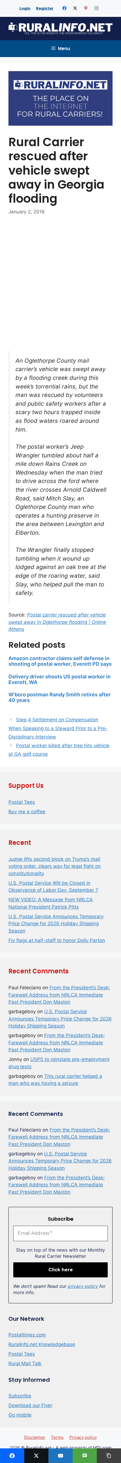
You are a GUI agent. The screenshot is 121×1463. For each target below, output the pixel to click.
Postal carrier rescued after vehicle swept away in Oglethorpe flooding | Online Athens (57, 622)
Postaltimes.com (27, 1335)
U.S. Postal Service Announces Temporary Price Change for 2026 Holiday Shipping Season (56, 924)
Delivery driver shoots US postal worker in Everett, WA (59, 679)
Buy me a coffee (26, 811)
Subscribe (19, 1396)
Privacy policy (83, 1437)
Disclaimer (34, 1437)
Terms (57, 1437)
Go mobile (20, 1415)
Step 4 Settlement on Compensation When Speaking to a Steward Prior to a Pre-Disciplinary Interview (57, 728)
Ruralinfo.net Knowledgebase (41, 1344)
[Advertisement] (60, 285)
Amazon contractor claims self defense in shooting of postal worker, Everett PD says (60, 661)
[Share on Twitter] (36, 1455)
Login (24, 8)
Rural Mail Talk (24, 1363)
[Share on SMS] (85, 1455)
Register (44, 8)
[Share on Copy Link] (109, 1455)
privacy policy (83, 1286)
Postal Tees (21, 802)
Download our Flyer (30, 1405)
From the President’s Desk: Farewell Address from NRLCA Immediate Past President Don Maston (59, 995)
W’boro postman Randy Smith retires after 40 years (59, 697)
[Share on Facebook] (12, 1455)
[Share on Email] (60, 1455)
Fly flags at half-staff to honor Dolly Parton (56, 940)
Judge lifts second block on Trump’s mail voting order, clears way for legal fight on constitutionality (54, 866)
